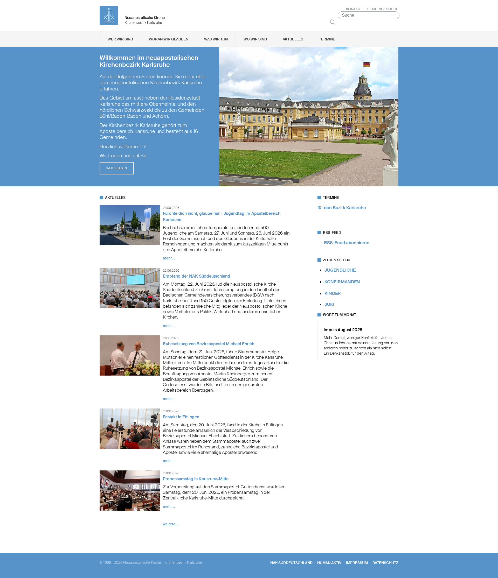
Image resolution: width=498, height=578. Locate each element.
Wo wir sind (255, 39)
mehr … (169, 258)
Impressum (357, 562)
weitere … (171, 524)
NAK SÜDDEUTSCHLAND (291, 562)
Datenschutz (385, 562)
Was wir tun (216, 39)
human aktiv (329, 562)
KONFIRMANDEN (342, 282)
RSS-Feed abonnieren (346, 242)
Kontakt (354, 9)
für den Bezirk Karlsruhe (341, 207)
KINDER (332, 293)
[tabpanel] (249, 116)
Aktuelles (293, 39)
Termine (327, 39)
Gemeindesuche (382, 9)
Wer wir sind (120, 39)
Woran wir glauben (168, 39)
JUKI (329, 304)
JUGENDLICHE (340, 270)
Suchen (332, 22)
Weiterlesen (116, 168)
